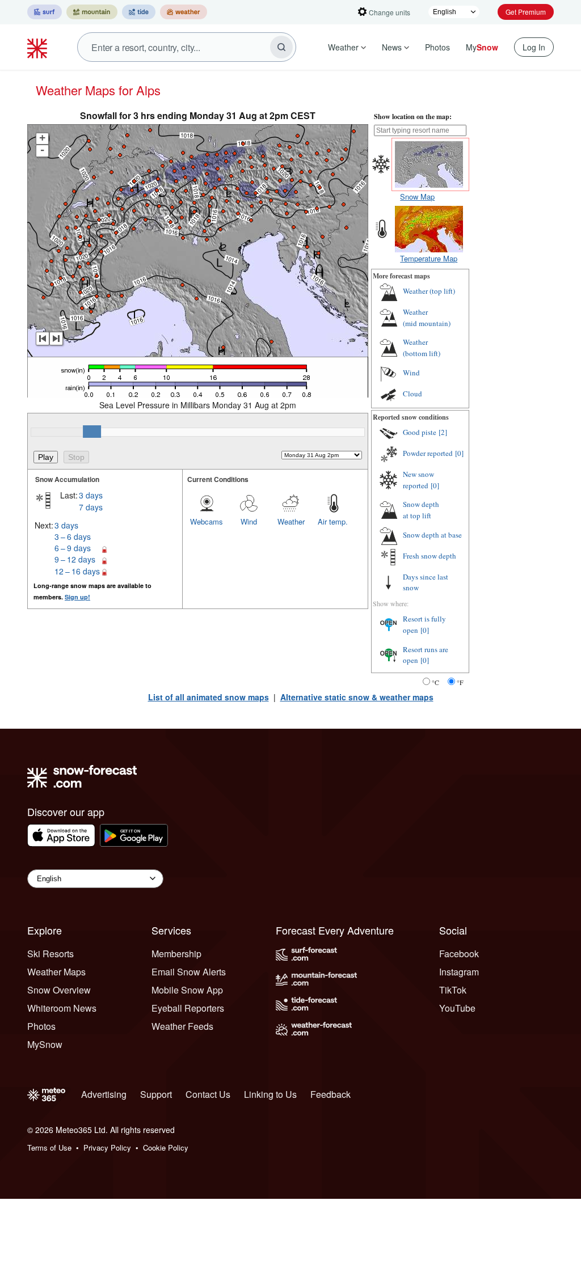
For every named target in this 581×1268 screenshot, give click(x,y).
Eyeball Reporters (187, 1008)
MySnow (44, 1044)
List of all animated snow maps (208, 697)
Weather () (429, 291)
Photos (437, 47)
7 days (91, 507)
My (482, 47)
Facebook (459, 953)
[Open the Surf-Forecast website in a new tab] (44, 12)
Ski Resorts (50, 953)
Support (156, 1094)
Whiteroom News (61, 1008)
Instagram (459, 971)
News (392, 47)
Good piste (419, 432)
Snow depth (421, 510)
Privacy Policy (107, 1147)
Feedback (330, 1094)
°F (460, 682)
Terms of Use (49, 1147)
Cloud (412, 393)
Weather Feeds (182, 1026)
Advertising (104, 1094)
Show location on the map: (413, 116)
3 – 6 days (72, 536)
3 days (91, 495)
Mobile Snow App (187, 989)
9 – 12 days (74, 559)
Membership (176, 953)
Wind (249, 521)
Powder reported (428, 453)
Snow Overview (59, 989)
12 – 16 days (77, 571)
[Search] (281, 47)
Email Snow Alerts (188, 971)
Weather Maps (56, 971)
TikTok (452, 989)
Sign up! (77, 597)
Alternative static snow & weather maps (356, 697)
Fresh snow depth (429, 556)
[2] (443, 432)
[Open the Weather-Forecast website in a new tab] (183, 12)
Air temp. (333, 521)
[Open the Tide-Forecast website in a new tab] (138, 12)
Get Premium (526, 11)
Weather (343, 47)
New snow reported (418, 480)
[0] (459, 453)
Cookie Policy (165, 1147)
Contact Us (208, 1094)
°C (435, 682)
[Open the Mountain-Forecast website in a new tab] (91, 12)
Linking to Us (270, 1094)
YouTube (457, 1008)
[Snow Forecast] (38, 47)
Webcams (206, 521)
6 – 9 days (72, 547)
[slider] (92, 431)
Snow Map (417, 196)
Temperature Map (428, 258)
